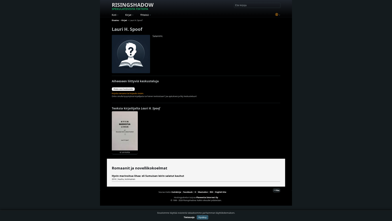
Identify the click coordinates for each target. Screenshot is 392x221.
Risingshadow (133, 6)
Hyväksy (202, 217)
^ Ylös (276, 190)
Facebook (188, 192)
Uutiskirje (176, 192)
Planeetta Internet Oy (207, 197)
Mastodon (203, 192)
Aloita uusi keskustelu (123, 89)
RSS (211, 192)
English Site (220, 192)
